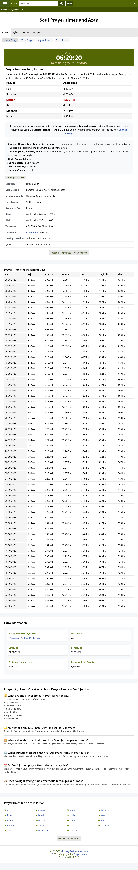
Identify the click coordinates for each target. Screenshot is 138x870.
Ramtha (11, 825)
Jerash (41, 815)
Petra (103, 820)
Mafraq (42, 820)
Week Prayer (27, 40)
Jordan (73, 815)
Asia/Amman (32, 232)
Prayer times (80, 854)
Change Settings (15, 177)
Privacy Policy (69, 851)
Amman (42, 810)
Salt (71, 825)
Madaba (11, 820)
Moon (26, 32)
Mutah (73, 820)
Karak (103, 815)
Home (14, 3)
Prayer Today (10, 40)
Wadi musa (44, 830)
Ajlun (9, 810)
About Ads (83, 851)
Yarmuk (73, 830)
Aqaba (73, 810)
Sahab (41, 825)
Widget (36, 32)
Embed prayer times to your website (68, 252)
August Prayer (44, 40)
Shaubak (105, 825)
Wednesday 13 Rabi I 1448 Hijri (24, 637)
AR (135, 3)
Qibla (15, 32)
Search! (69, 3)
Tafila (9, 830)
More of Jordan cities (68, 838)
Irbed (10, 815)
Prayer (5, 32)
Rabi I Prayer (62, 40)
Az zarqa (105, 810)
